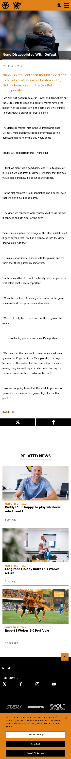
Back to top (65, 657)
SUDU (13, 707)
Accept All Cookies (35, 753)
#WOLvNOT (9, 412)
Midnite (35, 707)
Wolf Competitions (57, 707)
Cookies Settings (35, 735)
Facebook (53, 422)
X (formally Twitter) (17, 422)
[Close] (65, 718)
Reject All (35, 744)
